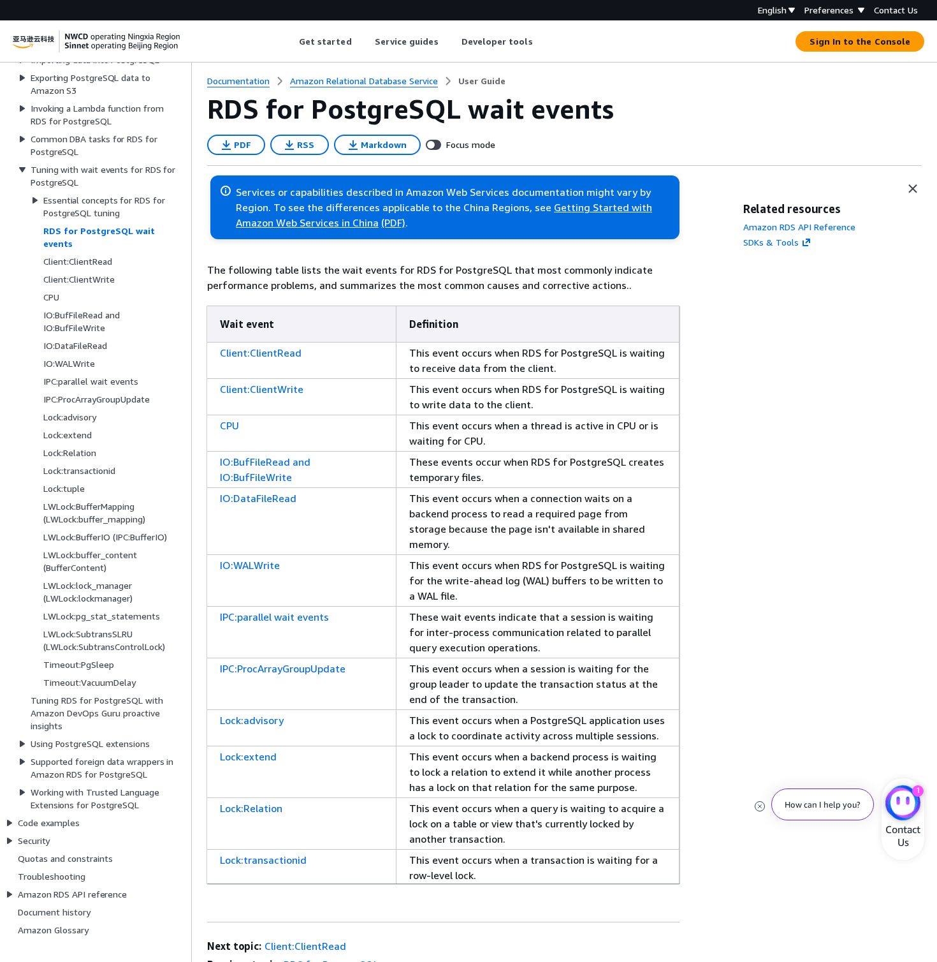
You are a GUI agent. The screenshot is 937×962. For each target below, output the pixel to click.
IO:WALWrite (250, 565)
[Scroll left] (289, 41)
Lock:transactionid (263, 860)
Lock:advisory (252, 720)
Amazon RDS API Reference (799, 226)
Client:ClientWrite (261, 389)
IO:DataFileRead (258, 498)
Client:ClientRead (260, 352)
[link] (481, 81)
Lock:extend (248, 756)
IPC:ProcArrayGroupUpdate (282, 668)
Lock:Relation (251, 808)
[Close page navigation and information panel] (913, 189)
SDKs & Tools (771, 242)
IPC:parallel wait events (274, 616)
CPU (229, 425)
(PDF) (393, 222)
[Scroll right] (542, 41)
